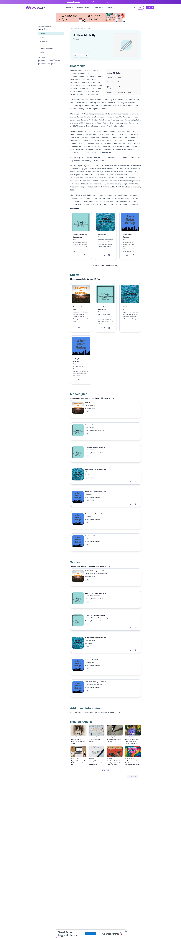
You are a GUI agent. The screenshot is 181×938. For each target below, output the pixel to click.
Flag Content (133, 776)
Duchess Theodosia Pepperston (95, 618)
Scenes (42, 45)
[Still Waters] (105, 222)
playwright (42, 60)
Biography (43, 33)
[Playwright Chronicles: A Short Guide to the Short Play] (78, 751)
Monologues (43, 41)
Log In (140, 7)
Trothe (88, 595)
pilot (53, 63)
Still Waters (88, 475)
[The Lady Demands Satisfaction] (81, 222)
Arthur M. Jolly (115, 712)
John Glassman (90, 405)
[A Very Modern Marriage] (130, 222)
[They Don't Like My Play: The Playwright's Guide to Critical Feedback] (115, 751)
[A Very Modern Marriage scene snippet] (78, 666)
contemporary (42, 63)
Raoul (93, 640)
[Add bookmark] (84, 255)
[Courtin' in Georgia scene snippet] (78, 577)
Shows (42, 37)
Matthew (88, 516)
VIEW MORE (106, 770)
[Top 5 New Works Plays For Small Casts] (115, 730)
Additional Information (46, 48)
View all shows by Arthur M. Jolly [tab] (105, 266)
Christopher (89, 494)
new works (58, 60)
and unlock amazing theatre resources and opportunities (90, 2)
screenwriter (50, 60)
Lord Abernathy (90, 427)
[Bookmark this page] (82, 55)
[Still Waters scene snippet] (78, 644)
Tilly (107, 618)
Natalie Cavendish (101, 573)
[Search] (134, 7)
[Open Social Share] (87, 55)
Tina (87, 538)
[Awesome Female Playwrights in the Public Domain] (78, 730)
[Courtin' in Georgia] (81, 294)
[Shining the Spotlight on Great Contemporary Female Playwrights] (133, 730)
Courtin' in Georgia (91, 408)
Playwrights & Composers (76, 28)
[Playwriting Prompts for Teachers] (96, 730)
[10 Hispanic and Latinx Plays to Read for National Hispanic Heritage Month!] (133, 751)
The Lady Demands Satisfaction (94, 430)
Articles (42, 52)
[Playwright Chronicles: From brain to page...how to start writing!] (96, 751)
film (49, 63)
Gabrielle (88, 472)
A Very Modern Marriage (92, 497)
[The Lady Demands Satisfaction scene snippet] (78, 599)
